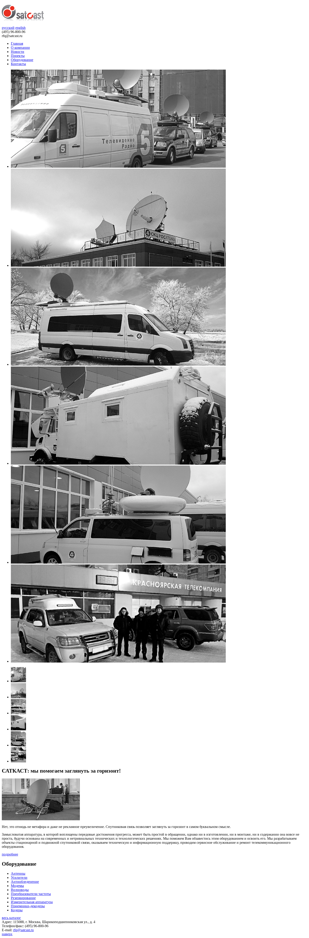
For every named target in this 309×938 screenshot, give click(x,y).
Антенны (18, 873)
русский (8, 28)
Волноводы (20, 890)
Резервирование (23, 898)
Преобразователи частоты (31, 894)
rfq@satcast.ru (23, 930)
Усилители (19, 877)
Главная (17, 43)
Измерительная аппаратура (32, 902)
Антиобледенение (25, 882)
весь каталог (11, 918)
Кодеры (17, 910)
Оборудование (22, 60)
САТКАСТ (23, 13)
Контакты (18, 64)
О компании (20, 47)
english (20, 28)
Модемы (17, 886)
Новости (17, 52)
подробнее (10, 854)
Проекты (18, 56)
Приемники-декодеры (28, 906)
